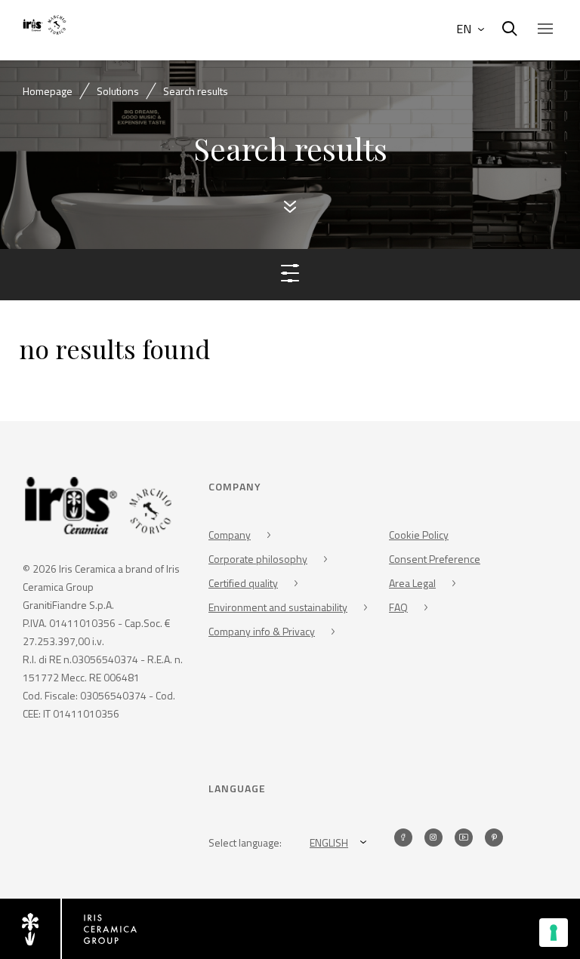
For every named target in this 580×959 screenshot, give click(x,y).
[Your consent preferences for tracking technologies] (553, 932)
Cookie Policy (419, 535)
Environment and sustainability (277, 607)
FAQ (398, 607)
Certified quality (243, 583)
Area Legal (412, 583)
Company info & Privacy (261, 631)
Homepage (47, 91)
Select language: (245, 842)
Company (229, 535)
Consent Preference (434, 559)
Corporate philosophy (257, 559)
